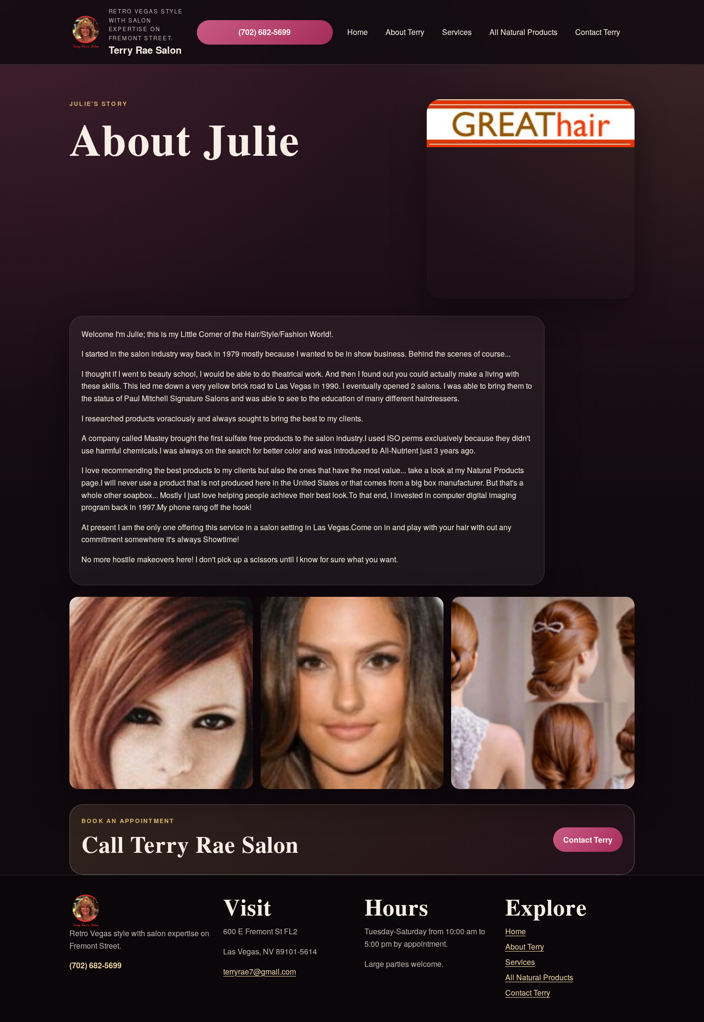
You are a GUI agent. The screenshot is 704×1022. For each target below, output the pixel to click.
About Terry (405, 31)
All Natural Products (539, 977)
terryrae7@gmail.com (259, 971)
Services (520, 961)
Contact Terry (597, 31)
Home (357, 31)
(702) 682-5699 (264, 31)
